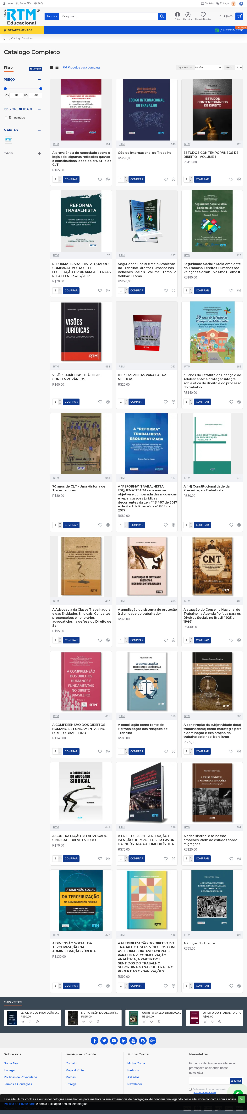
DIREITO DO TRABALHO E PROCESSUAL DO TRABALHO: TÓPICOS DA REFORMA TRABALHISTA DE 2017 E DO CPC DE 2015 (222, 1012)
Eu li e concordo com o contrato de (209, 1091)
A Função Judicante (199, 943)
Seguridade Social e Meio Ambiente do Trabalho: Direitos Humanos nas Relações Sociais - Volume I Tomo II (212, 268)
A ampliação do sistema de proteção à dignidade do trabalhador (147, 611)
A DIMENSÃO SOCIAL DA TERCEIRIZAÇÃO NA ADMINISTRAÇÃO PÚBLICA (74, 947)
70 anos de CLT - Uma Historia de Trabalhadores (78, 488)
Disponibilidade (18, 109)
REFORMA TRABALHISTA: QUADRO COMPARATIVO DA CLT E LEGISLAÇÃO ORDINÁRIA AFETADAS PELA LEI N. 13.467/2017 (81, 270)
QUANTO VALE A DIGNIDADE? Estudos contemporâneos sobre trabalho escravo (161, 1012)
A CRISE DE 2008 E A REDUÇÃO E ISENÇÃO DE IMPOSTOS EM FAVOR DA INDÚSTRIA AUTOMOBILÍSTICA (146, 840)
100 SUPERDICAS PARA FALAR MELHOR (142, 377)
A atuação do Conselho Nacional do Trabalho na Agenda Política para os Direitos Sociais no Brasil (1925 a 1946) (212, 615)
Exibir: (229, 67)
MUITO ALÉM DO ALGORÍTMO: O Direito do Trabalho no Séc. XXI (100, 1012)
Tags (8, 153)
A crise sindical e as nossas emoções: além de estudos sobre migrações (210, 840)
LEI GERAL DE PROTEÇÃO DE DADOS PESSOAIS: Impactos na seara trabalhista (39, 1012)
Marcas (11, 130)
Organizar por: (185, 67)
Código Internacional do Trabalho (144, 153)
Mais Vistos (13, 1002)
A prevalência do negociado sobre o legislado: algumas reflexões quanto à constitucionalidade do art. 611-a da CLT (81, 159)
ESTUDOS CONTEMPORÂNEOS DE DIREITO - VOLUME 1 (211, 155)
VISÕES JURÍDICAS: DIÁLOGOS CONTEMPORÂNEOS (77, 377)
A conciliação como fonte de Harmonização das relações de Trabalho (143, 729)
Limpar (37, 68)
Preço (9, 79)
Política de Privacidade (20, 1104)
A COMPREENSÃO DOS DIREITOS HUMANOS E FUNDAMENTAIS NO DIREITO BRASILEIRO (79, 729)
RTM (56, 144)
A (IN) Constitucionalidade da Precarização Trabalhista (207, 488)
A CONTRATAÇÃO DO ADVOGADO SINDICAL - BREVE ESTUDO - (79, 838)
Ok (242, 1099)
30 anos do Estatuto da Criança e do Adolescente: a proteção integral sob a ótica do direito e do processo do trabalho (212, 381)
